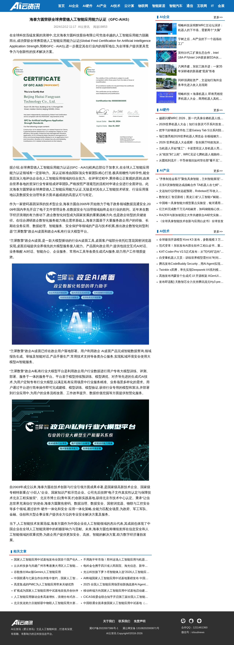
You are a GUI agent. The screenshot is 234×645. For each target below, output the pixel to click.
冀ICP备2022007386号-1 (103, 628)
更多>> (218, 17)
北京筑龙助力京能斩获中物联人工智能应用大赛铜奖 (47, 603)
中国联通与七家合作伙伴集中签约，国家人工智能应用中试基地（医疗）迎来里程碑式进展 (72, 578)
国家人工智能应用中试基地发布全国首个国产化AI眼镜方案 (52, 559)
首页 (61, 6)
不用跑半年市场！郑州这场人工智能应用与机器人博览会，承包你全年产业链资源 (136, 559)
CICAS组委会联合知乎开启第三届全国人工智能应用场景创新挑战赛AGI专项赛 (134, 596)
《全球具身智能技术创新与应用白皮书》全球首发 (191, 221)
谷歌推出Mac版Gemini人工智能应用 (37, 572)
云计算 (129, 6)
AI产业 (101, 6)
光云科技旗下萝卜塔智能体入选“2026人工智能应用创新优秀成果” (125, 572)
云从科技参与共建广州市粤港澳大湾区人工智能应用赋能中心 (53, 565)
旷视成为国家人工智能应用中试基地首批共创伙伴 (46, 590)
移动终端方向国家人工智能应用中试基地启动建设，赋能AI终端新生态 (128, 590)
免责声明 (140, 621)
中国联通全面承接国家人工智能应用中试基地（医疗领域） (121, 603)
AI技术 (115, 6)
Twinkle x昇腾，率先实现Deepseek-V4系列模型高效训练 (196, 269)
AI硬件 (88, 6)
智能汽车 (175, 6)
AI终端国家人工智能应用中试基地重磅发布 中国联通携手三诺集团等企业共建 (133, 578)
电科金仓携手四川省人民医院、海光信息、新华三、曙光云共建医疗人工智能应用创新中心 (141, 565)
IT (212, 6)
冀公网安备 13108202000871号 (141, 628)
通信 (189, 6)
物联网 (143, 6)
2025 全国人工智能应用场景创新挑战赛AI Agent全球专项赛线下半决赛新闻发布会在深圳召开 (143, 584)
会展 (221, 6)
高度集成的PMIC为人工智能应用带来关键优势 (44, 584)
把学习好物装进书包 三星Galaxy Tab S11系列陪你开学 (194, 130)
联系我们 (124, 621)
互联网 (202, 6)
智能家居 (158, 6)
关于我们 (109, 621)
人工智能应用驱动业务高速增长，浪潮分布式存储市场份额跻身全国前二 (60, 596)
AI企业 (74, 6)
